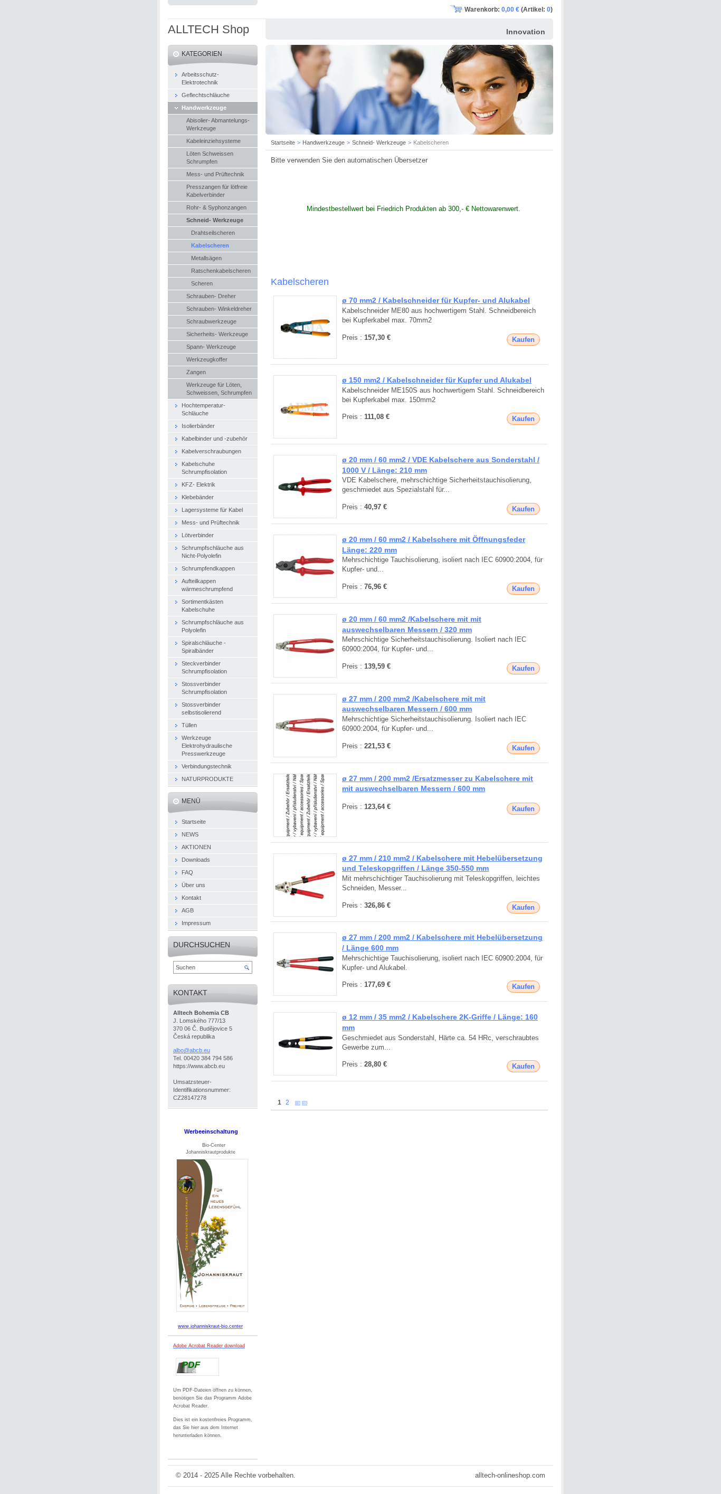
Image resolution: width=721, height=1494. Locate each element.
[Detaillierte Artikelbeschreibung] (305, 356)
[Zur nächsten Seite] (297, 1102)
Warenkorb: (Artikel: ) (508, 9)
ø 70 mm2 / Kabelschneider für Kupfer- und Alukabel (436, 300)
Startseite (283, 142)
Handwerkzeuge (323, 142)
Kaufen (523, 340)
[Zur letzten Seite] (304, 1102)
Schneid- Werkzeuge (379, 142)
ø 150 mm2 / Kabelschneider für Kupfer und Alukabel (437, 380)
